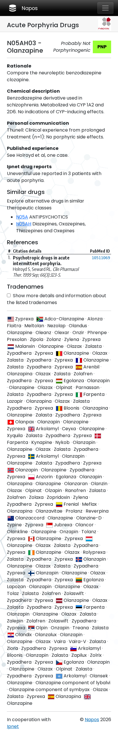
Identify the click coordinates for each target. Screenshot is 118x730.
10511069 (101, 257)
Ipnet (13, 726)
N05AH (23, 224)
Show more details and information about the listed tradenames (56, 299)
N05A (22, 217)
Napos (23, 8)
